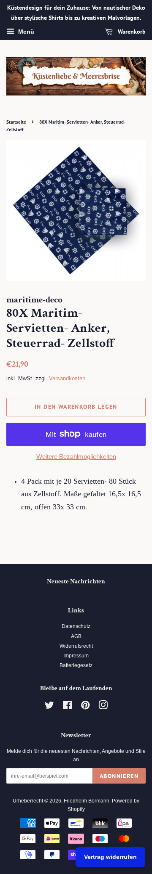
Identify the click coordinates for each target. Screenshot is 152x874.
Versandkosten (67, 378)
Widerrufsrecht (76, 646)
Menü (25, 31)
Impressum (76, 656)
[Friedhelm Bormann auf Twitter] (49, 707)
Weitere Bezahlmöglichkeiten (76, 456)
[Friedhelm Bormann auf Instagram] (103, 707)
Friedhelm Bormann (86, 801)
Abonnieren (119, 776)
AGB (76, 636)
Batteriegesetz (76, 665)
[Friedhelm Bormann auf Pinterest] (85, 707)
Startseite (16, 122)
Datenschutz (76, 626)
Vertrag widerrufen (110, 856)
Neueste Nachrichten (76, 581)
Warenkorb (131, 31)
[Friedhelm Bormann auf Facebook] (67, 707)
